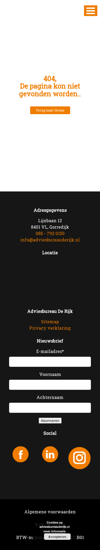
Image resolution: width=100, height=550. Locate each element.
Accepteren (57, 536)
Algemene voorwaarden (50, 511)
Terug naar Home (50, 110)
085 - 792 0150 (50, 233)
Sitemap (50, 321)
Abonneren (50, 420)
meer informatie (54, 531)
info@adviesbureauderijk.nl (50, 240)
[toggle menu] (90, 10)
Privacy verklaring (50, 328)
